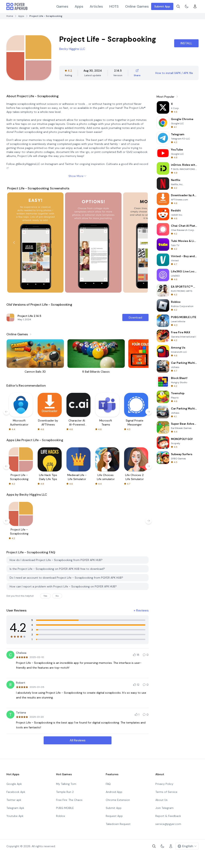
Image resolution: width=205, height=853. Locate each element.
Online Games (137, 6)
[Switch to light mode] (186, 6)
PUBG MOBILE (65, 808)
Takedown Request (118, 824)
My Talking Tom (66, 784)
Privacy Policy (164, 784)
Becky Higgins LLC (72, 49)
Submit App (162, 6)
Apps (79, 6)
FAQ (108, 784)
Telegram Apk (15, 808)
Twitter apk (13, 800)
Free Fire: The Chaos (69, 800)
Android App (114, 792)
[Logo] (17, 6)
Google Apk (14, 784)
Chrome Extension (118, 800)
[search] (178, 6)
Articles (96, 6)
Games (62, 6)
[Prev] (14, 242)
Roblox (60, 816)
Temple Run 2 (65, 792)
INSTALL (186, 43)
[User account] (195, 6)
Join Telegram (164, 808)
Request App (114, 816)
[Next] (141, 242)
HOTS (114, 6)
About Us (161, 800)
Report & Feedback (168, 816)
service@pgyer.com (168, 824)
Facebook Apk (15, 792)
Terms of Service (166, 792)
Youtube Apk (14, 816)
